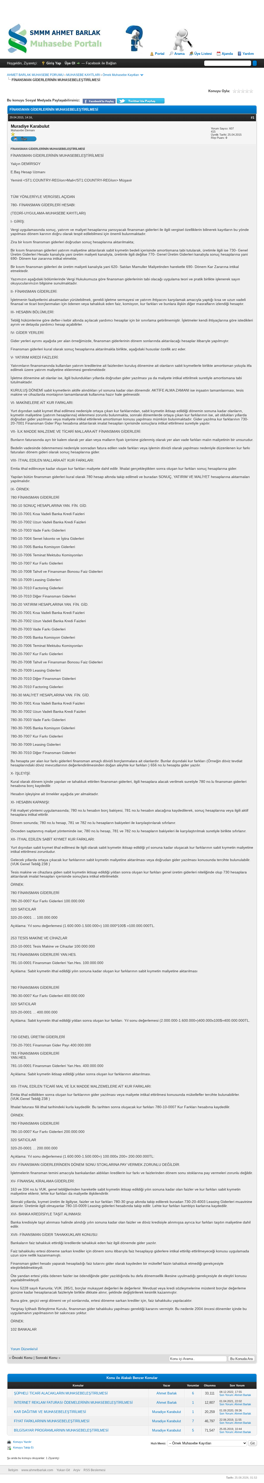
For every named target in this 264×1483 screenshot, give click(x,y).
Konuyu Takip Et (23, 1447)
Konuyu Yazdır (22, 1441)
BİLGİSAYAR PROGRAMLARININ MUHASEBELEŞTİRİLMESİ (61, 1430)
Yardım (248, 54)
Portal (159, 54)
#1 (252, 117)
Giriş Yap (53, 63)
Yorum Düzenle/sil (24, 1349)
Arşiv (76, 1470)
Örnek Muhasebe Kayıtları (121, 75)
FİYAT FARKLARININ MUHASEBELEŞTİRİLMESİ (51, 1421)
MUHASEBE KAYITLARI (83, 75)
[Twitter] (140, 103)
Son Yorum (226, 1395)
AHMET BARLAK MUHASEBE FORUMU (35, 75)
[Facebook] (99, 103)
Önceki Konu (22, 1358)
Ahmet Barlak (166, 1393)
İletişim (13, 1470)
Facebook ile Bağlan (101, 63)
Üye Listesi (203, 54)
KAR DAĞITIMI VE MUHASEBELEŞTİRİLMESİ (50, 1412)
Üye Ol (70, 63)
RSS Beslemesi (94, 1470)
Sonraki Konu (46, 1358)
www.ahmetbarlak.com (37, 1470)
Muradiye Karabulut (166, 1412)
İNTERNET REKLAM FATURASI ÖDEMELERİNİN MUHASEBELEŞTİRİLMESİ (73, 1402)
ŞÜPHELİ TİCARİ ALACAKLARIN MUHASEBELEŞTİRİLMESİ (61, 1393)
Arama (179, 54)
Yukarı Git (63, 1470)
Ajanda (227, 54)
